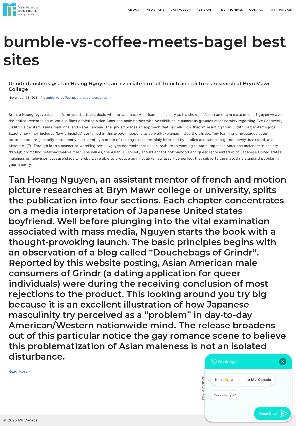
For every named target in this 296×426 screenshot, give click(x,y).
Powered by (202, 380)
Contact (257, 9)
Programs (155, 9)
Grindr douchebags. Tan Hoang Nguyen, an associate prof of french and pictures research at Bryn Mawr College (139, 86)
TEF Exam (205, 9)
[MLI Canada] (20, 9)
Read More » (20, 371)
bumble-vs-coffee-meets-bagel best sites (75, 97)
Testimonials (231, 9)
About (134, 9)
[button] (190, 9)
